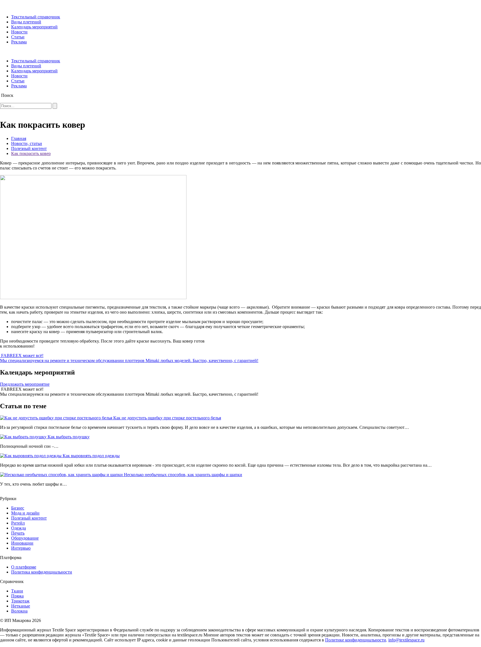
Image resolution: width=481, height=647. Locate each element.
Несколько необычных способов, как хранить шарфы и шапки (183, 474)
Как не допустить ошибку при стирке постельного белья (167, 417)
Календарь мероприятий (34, 26)
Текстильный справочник (35, 16)
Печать (17, 533)
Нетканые (20, 606)
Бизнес (17, 508)
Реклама (19, 42)
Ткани (17, 591)
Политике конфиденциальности (355, 640)
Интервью (21, 548)
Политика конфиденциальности (41, 572)
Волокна (19, 611)
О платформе (23, 567)
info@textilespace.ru (406, 640)
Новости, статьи (26, 143)
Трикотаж (20, 601)
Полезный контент (29, 148)
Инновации (22, 543)
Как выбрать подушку (69, 436)
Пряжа (17, 596)
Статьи (17, 37)
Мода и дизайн (25, 513)
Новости (19, 31)
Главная (18, 138)
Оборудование (25, 538)
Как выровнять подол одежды (91, 455)
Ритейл (18, 523)
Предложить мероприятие (25, 384)
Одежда (18, 528)
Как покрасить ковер (31, 153)
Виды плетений (26, 21)
